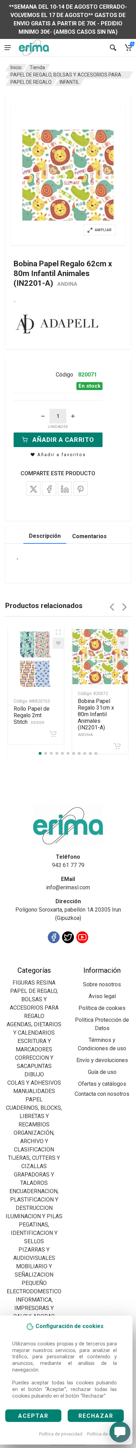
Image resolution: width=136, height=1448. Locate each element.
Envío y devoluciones (102, 1060)
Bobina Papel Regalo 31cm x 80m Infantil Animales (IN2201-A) (96, 717)
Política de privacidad (60, 1434)
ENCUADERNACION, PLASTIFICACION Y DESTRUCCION (34, 1199)
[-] (43, 416)
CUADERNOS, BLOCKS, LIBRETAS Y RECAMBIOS (34, 1116)
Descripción (45, 536)
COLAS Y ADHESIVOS (34, 1082)
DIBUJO (34, 1074)
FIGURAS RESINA (34, 982)
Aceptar (33, 1416)
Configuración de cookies (46, 961)
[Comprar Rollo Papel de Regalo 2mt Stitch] (53, 734)
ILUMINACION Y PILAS (34, 1216)
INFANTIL (69, 82)
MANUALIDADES (34, 1091)
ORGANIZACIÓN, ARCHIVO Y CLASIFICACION (34, 1141)
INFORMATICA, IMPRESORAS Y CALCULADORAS (34, 1308)
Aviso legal (102, 996)
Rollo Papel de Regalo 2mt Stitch (32, 715)
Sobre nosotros (102, 984)
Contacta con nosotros (102, 1094)
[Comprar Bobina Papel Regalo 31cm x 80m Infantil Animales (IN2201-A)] (117, 746)
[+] (73, 416)
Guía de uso (102, 1072)
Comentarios (89, 536)
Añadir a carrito (63, 439)
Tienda (37, 67)
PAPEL (34, 1099)
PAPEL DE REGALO (31, 82)
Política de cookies (106, 1434)
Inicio (16, 67)
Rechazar (95, 1416)
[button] (68, 175)
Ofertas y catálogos (102, 1084)
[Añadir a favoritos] (58, 643)
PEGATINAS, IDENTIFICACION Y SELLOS (34, 1233)
